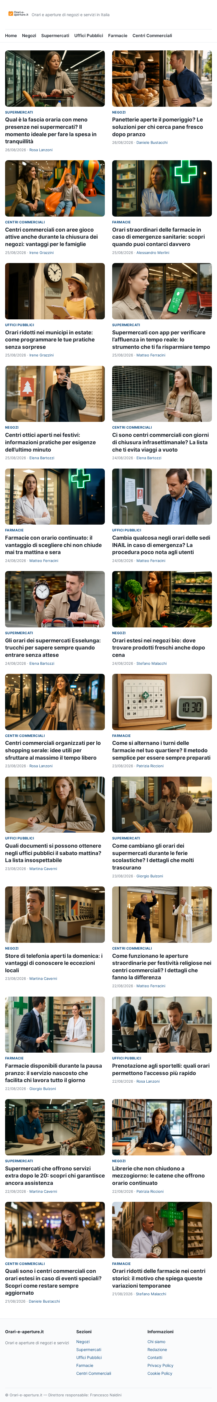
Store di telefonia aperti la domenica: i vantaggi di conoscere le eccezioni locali (54, 963)
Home (11, 35)
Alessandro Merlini (152, 252)
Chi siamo (156, 1341)
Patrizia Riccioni (150, 766)
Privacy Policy (160, 1365)
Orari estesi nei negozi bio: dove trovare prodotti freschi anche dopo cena (158, 647)
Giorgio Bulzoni (149, 876)
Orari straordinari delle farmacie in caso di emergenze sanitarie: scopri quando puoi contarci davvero (158, 236)
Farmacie (117, 35)
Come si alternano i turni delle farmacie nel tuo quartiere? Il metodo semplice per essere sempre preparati (161, 750)
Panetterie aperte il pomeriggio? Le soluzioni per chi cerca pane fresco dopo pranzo (157, 126)
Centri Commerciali (152, 35)
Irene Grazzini (41, 252)
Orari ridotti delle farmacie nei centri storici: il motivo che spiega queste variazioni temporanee (158, 1278)
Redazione (157, 1349)
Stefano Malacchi (151, 663)
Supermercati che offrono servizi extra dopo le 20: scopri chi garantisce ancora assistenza (55, 1175)
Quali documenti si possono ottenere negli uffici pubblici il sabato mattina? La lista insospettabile (53, 853)
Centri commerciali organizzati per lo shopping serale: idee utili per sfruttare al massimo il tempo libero (53, 750)
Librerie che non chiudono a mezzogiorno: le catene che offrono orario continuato (158, 1175)
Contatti (154, 1357)
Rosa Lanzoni (41, 150)
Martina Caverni (43, 868)
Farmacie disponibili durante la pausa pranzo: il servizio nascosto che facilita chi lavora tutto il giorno (53, 1073)
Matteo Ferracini (150, 355)
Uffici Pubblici (88, 35)
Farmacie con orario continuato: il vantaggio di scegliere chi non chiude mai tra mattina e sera (53, 545)
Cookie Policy (159, 1373)
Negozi (29, 35)
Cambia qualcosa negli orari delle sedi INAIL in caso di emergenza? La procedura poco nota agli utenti (161, 545)
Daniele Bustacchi (152, 142)
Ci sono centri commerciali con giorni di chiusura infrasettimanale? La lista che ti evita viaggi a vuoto (160, 442)
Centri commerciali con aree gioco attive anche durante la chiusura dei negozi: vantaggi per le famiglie (51, 236)
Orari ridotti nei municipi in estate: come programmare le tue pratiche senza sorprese (50, 339)
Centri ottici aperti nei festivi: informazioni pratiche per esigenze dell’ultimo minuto (50, 442)
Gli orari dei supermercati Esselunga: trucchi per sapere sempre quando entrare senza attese (53, 647)
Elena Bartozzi (41, 458)
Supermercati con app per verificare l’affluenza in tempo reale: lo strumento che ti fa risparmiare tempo (161, 339)
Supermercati (55, 35)
